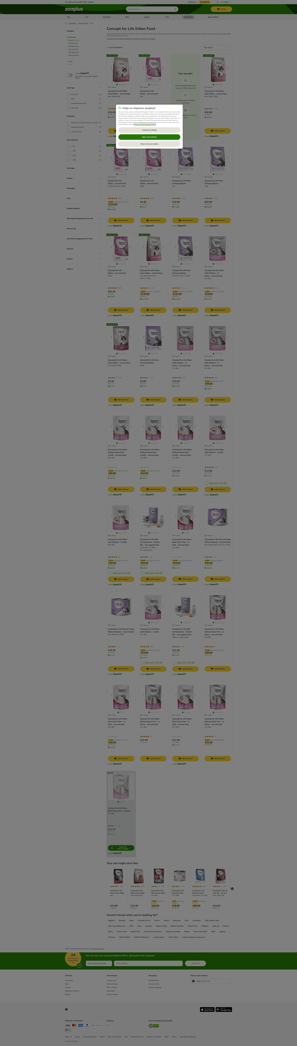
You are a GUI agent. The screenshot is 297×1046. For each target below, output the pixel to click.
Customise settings (149, 130)
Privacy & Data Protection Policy (145, 124)
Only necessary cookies (149, 144)
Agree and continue (149, 137)
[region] (149, 127)
